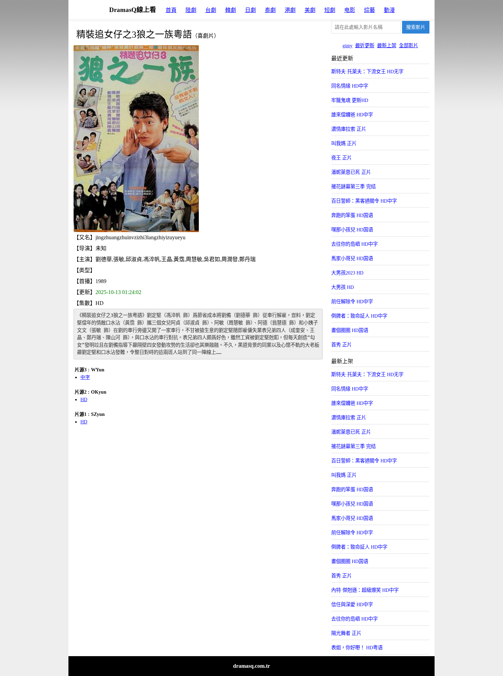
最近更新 (364, 45)
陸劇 (190, 10)
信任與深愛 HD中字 (352, 604)
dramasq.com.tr (251, 666)
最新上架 (386, 45)
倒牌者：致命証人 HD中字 (359, 316)
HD (83, 399)
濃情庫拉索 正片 (348, 129)
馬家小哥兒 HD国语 (352, 258)
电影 (349, 10)
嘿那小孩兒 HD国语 (352, 229)
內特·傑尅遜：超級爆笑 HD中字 (365, 590)
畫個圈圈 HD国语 (349, 330)
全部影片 (408, 45)
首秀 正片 (341, 344)
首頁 (171, 10)
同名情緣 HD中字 (349, 86)
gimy (347, 45)
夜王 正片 (341, 158)
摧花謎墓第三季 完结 (353, 186)
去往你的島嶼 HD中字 (354, 244)
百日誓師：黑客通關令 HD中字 (364, 201)
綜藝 (369, 10)
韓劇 (230, 10)
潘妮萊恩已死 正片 (351, 172)
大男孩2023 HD (347, 273)
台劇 (210, 10)
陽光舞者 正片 (346, 633)
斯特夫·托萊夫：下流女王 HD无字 (367, 71)
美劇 (310, 10)
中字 (85, 377)
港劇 (290, 10)
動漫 (389, 10)
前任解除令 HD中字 (352, 301)
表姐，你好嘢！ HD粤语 (357, 647)
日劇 (250, 10)
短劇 (329, 10)
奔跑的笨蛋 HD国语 (352, 215)
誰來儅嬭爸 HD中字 (352, 114)
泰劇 (270, 10)
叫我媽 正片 (344, 143)
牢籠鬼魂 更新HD (349, 100)
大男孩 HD (342, 287)
